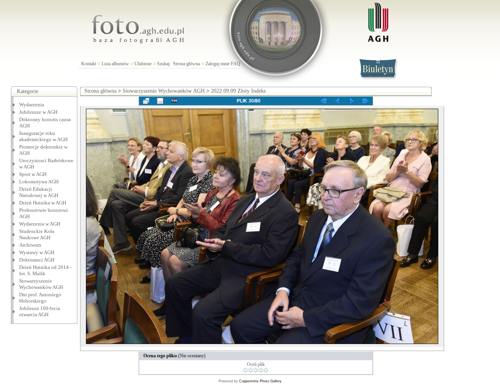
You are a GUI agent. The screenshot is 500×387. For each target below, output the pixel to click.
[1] (245, 370)
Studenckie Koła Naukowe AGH (36, 234)
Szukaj (163, 63)
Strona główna (186, 63)
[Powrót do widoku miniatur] (146, 101)
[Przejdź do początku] (323, 101)
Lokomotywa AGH (39, 182)
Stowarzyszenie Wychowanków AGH (41, 284)
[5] (265, 370)
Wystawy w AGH (36, 252)
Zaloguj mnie (217, 63)
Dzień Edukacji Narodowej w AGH (38, 192)
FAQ (235, 63)
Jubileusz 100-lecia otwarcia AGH (39, 311)
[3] (255, 370)
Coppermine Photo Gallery (260, 381)
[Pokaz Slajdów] (174, 101)
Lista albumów (115, 63)
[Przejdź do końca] (366, 101)
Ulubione (143, 63)
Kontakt (88, 63)
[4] (260, 370)
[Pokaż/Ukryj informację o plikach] (160, 101)
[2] (250, 370)
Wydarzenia (31, 105)
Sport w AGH (32, 174)
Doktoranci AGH (36, 260)
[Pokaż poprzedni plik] (337, 101)
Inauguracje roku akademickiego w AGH (43, 136)
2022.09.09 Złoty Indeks (238, 91)
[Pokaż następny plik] (352, 101)
